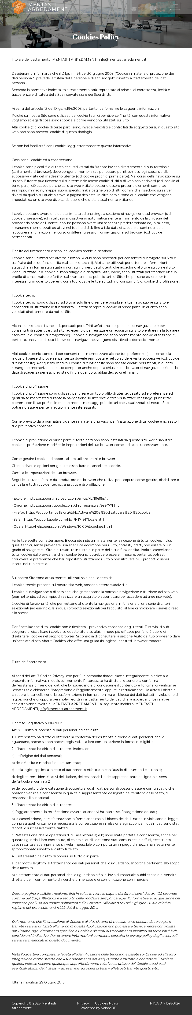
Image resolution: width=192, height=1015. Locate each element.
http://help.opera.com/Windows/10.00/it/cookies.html (68, 526)
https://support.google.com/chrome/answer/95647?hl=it (74, 505)
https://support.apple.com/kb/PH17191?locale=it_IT (65, 519)
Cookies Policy (107, 1003)
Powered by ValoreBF (98, 1008)
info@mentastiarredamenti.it (122, 59)
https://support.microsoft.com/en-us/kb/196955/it (68, 498)
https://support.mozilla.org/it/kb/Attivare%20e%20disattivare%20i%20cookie (88, 512)
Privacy (83, 1003)
